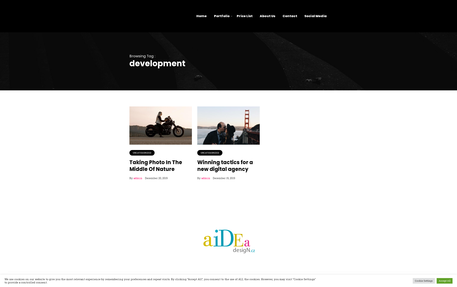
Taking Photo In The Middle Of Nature (155, 166)
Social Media (315, 16)
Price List (245, 16)
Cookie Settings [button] (424, 280)
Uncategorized (142, 152)
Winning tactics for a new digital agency (225, 166)
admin (138, 178)
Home (201, 16)
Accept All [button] (444, 280)
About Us (267, 16)
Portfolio (222, 16)
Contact (290, 16)
